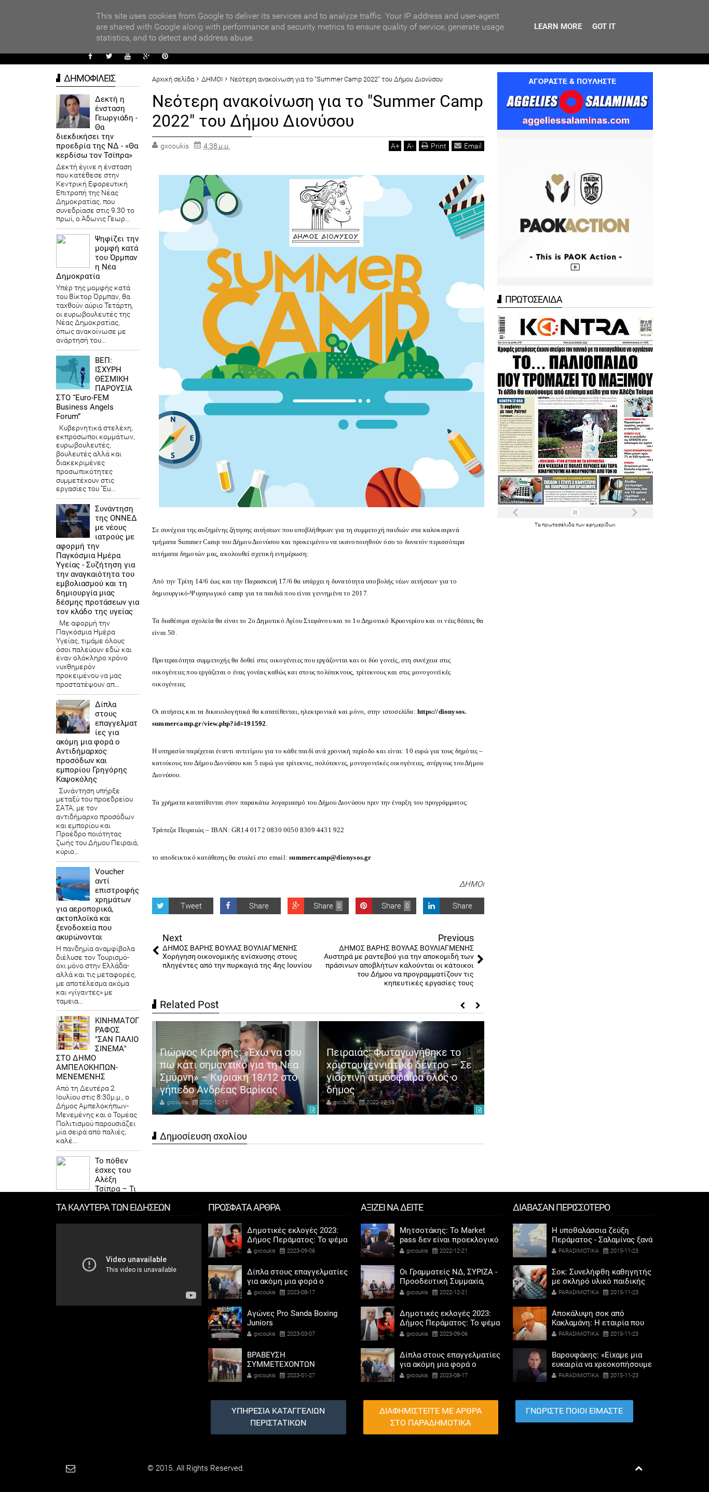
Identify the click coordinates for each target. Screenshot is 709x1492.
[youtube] (127, 56)
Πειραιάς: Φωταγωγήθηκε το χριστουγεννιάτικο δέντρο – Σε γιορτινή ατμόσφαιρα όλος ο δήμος (232, 1071)
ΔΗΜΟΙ (471, 884)
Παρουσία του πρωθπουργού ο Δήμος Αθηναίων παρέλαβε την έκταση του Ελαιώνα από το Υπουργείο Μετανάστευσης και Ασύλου (399, 1065)
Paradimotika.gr (118, 1468)
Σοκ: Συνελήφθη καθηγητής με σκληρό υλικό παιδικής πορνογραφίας (601, 1281)
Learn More (558, 26)
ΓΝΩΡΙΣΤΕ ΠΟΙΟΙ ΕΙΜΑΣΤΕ (574, 1411)
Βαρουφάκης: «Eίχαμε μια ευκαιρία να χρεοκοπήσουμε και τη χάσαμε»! (602, 1364)
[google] (146, 56)
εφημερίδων (601, 524)
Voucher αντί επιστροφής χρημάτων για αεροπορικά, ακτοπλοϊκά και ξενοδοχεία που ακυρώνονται (97, 904)
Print (438, 146)
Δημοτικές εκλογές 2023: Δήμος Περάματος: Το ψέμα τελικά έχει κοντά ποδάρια (297, 1240)
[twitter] (109, 56)
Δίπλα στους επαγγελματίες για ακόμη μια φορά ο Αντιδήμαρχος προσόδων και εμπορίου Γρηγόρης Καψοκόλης (97, 742)
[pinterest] (165, 56)
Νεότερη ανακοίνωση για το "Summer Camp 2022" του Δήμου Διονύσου (317, 111)
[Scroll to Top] (638, 1468)
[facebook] (90, 56)
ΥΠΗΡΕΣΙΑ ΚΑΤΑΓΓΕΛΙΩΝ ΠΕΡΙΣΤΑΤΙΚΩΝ (278, 1417)
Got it (604, 26)
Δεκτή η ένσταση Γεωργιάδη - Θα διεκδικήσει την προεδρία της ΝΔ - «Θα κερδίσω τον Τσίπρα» (97, 127)
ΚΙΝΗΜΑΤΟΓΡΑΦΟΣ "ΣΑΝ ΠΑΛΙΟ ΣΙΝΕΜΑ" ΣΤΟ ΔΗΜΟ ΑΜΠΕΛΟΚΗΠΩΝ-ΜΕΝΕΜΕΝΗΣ (97, 1048)
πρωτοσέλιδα (559, 524)
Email (473, 146)
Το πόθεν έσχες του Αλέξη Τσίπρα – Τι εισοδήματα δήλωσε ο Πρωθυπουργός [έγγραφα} (96, 1189)
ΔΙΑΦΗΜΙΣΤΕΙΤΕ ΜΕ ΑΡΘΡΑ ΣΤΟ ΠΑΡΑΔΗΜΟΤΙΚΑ (430, 1417)
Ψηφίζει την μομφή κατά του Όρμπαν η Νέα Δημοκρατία (97, 257)
